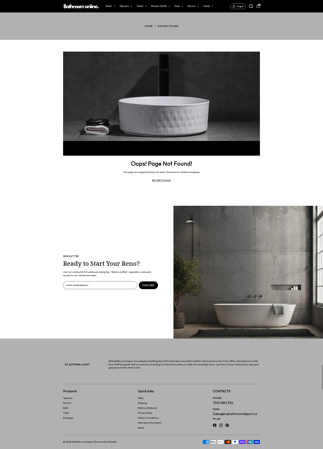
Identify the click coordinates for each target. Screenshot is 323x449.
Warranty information (150, 422)
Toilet (66, 412)
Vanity (206, 6)
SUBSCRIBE (148, 285)
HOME (149, 26)
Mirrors (192, 6)
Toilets (139, 6)
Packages (68, 417)
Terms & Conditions (148, 417)
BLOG (141, 427)
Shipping (142, 402)
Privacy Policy (145, 412)
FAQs (140, 398)
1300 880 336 (223, 403)
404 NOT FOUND (168, 26)
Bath (65, 407)
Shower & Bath (159, 6)
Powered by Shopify (106, 441)
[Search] (251, 6)
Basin (109, 6)
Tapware (124, 6)
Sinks (177, 6)
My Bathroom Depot (83, 441)
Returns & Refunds (147, 407)
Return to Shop (161, 180)
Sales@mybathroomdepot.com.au (235, 416)
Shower (67, 402)
